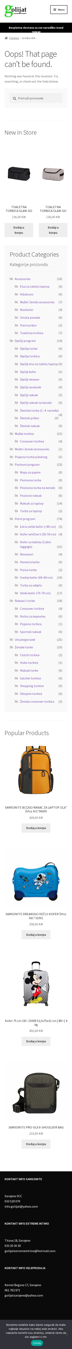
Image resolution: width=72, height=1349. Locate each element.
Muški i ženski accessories (37, 302)
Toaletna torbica (31, 333)
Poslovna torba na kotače (37, 488)
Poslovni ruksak (31, 496)
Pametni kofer (30, 562)
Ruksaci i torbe (25, 601)
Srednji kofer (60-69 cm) (36, 577)
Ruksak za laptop (32, 503)
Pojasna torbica (31, 624)
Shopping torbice (32, 686)
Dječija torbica (30, 356)
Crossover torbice (32, 441)
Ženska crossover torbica (37, 701)
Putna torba (28, 570)
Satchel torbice (30, 678)
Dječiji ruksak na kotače (36, 403)
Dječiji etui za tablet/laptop (39, 364)
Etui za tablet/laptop (34, 286)
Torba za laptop (31, 511)
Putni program (25, 519)
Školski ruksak (30, 426)
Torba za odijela (31, 585)
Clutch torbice (30, 655)
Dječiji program (25, 341)
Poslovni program (27, 464)
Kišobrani (26, 294)
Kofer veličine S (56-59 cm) (38, 534)
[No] (67, 1334)
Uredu (37, 1343)
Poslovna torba (30, 480)
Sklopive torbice (31, 694)
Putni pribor (28, 325)
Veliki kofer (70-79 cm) (35, 593)
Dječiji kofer (28, 372)
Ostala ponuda (30, 317)
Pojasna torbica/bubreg (31, 457)
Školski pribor (29, 418)
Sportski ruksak (30, 632)
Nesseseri (26, 554)
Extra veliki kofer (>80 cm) (38, 527)
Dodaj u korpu (18, 230)
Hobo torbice (29, 663)
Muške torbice (24, 434)
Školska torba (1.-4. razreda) (39, 410)
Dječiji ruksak (29, 395)
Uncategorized (25, 640)
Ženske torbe (24, 647)
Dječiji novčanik (30, 387)
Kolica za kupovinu (32, 616)
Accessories (23, 279)
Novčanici (26, 310)
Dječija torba (28, 349)
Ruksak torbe (29, 670)
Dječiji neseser (29, 379)
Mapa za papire (30, 472)
